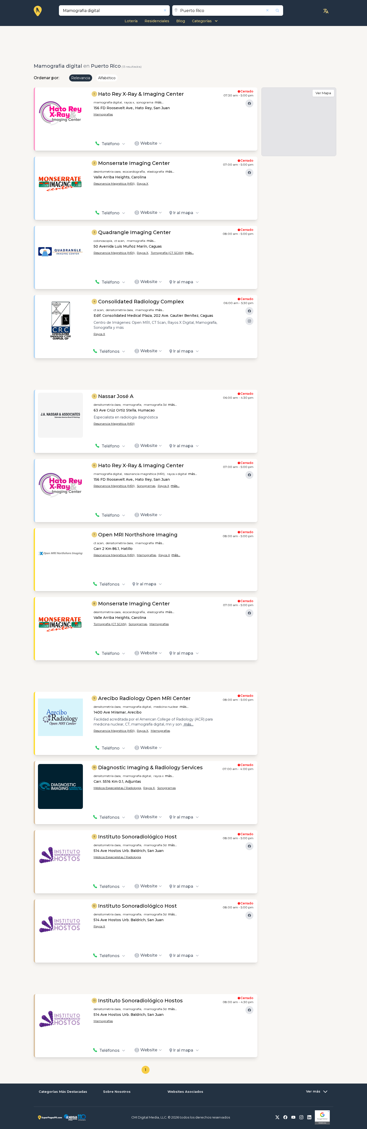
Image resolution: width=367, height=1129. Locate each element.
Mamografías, (147, 555)
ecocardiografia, (134, 171)
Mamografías (103, 114)
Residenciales (157, 21)
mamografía (136, 241)
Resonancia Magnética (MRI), (114, 183)
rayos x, (129, 102)
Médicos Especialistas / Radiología (117, 857)
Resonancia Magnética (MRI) (114, 423)
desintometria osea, (107, 171)
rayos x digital (177, 474)
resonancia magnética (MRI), (144, 474)
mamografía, (132, 404)
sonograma (145, 102)
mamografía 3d (155, 404)
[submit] (274, 10)
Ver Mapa (323, 93)
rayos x (159, 776)
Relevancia (80, 78)
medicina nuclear (166, 707)
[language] (326, 11)
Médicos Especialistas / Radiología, (118, 788)
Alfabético (107, 78)
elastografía (155, 171)
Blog (180, 21)
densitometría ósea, (120, 310)
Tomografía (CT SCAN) (167, 253)
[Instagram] (249, 321)
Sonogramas (166, 788)
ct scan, (119, 241)
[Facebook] (249, 103)
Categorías (202, 21)
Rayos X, (143, 253)
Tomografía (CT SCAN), (110, 624)
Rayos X (142, 183)
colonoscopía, (103, 241)
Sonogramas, (146, 486)
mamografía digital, (108, 102)
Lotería (131, 21)
